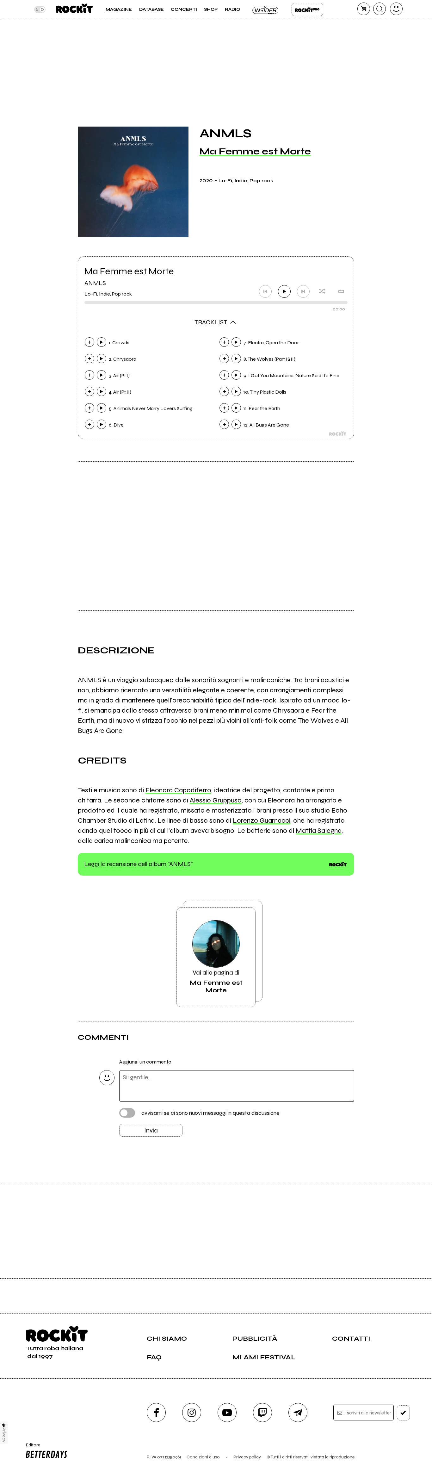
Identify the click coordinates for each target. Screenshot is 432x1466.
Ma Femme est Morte (255, 151)
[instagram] (191, 1412)
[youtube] (227, 1412)
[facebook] (156, 1412)
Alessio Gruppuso (216, 800)
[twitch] (262, 1412)
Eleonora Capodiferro (178, 790)
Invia (151, 1130)
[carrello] (363, 9)
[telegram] (297, 1412)
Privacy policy (247, 1457)
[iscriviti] (403, 1412)
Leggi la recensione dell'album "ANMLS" (138, 864)
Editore (31, 1448)
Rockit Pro (307, 9)
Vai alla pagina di (216, 981)
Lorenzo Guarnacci (261, 820)
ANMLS (95, 283)
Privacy (4, 1434)
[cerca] (379, 9)
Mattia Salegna (319, 831)
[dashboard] (396, 9)
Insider (265, 9)
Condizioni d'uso (203, 1457)
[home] (74, 9)
